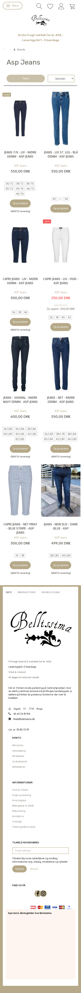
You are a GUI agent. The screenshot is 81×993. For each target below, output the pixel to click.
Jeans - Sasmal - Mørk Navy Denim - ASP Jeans (20, 400)
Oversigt (17, 821)
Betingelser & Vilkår (23, 805)
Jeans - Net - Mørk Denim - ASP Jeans (61, 400)
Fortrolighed (19, 800)
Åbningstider (26, 592)
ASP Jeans (20, 165)
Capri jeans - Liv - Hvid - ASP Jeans (60, 281)
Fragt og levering (21, 795)
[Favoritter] (50, 6)
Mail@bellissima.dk (24, 719)
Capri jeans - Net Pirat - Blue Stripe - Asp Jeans (20, 528)
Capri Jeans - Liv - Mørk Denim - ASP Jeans (20, 281)
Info (9, 592)
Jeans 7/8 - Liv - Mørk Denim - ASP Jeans (20, 154)
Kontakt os (18, 816)
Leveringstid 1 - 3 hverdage (40, 40)
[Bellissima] (40, 20)
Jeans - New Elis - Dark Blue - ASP (61, 526)
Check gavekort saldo (24, 826)
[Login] (61, 6)
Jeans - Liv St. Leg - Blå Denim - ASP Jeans (61, 154)
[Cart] (72, 6)
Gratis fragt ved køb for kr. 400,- (40, 35)
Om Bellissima (50, 592)
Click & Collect (20, 789)
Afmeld (34, 868)
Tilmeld (19, 868)
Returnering (18, 810)
